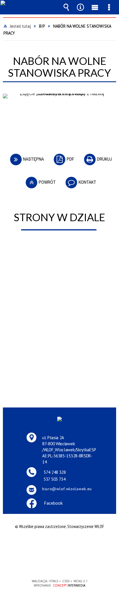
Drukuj (96, 156)
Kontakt (79, 179)
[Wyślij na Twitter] (59, 120)
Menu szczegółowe (109, 7)
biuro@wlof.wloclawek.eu (67, 488)
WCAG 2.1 (77, 564)
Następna (25, 156)
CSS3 (59, 565)
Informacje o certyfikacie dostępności (59, 544)
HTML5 (50, 565)
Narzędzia (80, 7)
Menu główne (94, 7)
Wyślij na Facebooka (48, 120)
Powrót (39, 179)
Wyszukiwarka (66, 7)
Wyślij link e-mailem (69, 120)
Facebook (53, 503)
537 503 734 (55, 479)
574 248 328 (55, 472)
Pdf (62, 156)
